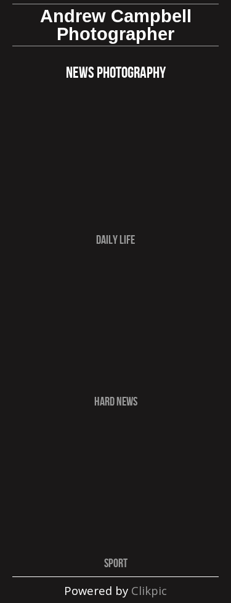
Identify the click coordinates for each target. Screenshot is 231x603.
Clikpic (149, 590)
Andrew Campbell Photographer (116, 25)
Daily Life (115, 239)
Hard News (115, 400)
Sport (116, 562)
